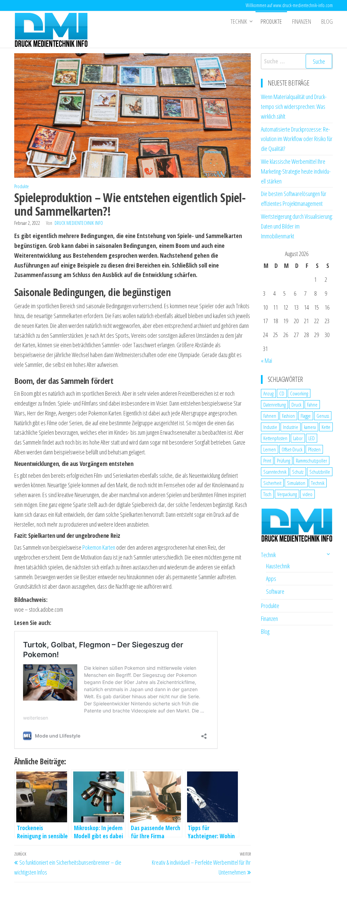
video (307, 494)
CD (281, 393)
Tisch (267, 494)
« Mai (266, 360)
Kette (326, 427)
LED (311, 438)
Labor (298, 438)
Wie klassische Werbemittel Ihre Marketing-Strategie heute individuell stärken (296, 171)
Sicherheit (272, 482)
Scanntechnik (274, 471)
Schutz (298, 471)
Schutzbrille (319, 471)
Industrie (290, 427)
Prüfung (283, 460)
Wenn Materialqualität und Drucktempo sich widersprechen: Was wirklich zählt (294, 106)
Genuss (323, 415)
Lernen (269, 449)
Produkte (271, 21)
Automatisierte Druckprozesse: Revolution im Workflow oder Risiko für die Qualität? (296, 139)
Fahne (312, 404)
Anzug (268, 393)
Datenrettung (274, 404)
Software (275, 591)
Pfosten (314, 449)
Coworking (299, 393)
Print (267, 460)
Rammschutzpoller (311, 460)
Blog (327, 21)
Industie (270, 427)
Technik (238, 21)
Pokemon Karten (98, 547)
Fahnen (269, 415)
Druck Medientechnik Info (79, 223)
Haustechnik (278, 566)
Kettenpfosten (275, 438)
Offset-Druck (292, 449)
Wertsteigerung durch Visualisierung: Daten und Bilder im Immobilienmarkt (297, 226)
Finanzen (301, 21)
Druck (296, 404)
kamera (310, 427)
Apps (271, 578)
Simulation (296, 482)
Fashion (288, 415)
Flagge (306, 415)
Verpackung (287, 494)
